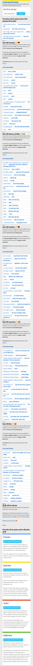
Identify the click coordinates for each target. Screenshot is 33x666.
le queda (5, 106)
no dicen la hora (7, 315)
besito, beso (6, 457)
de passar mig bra (18, 475)
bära (10, 202)
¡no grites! (6, 419)
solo (4, 93)
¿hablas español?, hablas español (12, 358)
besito (5, 401)
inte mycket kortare (21, 366)
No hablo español (8, 172)
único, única (6, 298)
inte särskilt (15, 301)
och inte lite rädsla (21, 268)
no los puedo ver (8, 385)
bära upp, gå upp (14, 217)
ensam (13, 80)
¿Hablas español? (8, 355)
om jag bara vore (21, 222)
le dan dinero (7, 191)
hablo (4, 492)
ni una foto (6, 285)
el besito (5, 460)
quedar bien (6, 495)
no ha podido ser (8, 351)
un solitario (6, 282)
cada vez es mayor (8, 186)
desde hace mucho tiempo (10, 371)
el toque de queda (8, 112)
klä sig (12, 180)
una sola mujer (7, 295)
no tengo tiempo (8, 271)
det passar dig (18, 481)
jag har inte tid (20, 271)
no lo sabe (6, 394)
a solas (5, 279)
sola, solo (6, 83)
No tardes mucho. (8, 310)
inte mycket (15, 274)
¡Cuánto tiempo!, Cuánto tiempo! (12, 466)
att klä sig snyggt (18, 183)
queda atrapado (7, 115)
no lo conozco (7, 256)
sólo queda (6, 29)
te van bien (6, 478)
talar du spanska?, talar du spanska (16, 359)
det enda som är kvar (18, 29)
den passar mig (16, 121)
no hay (5, 412)
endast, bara (19, 74)
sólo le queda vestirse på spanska (12, 570)
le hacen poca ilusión (9, 304)
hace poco (6, 313)
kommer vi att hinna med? (11, 472)
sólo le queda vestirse (9, 24)
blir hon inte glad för (23, 304)
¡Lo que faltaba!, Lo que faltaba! (12, 291)
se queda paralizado (9, 109)
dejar (4, 276)
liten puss (14, 460)
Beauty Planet (21, 515)
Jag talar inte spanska (22, 172)
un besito (6, 463)
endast (10, 99)
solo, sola (6, 80)
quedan (5, 484)
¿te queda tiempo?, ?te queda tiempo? (14, 102)
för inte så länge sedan (19, 313)
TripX (3, 44)
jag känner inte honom (21, 256)
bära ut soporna (19, 220)
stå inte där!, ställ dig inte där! (16, 405)
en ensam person (17, 282)
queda (5, 124)
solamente (6, 169)
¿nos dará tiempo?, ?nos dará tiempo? (14, 470)
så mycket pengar (18, 307)
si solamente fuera (8, 222)
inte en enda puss (20, 77)
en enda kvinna (19, 295)
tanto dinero (6, 307)
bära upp (11, 194)
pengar (11, 487)
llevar (4, 199)
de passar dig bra (17, 478)
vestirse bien (6, 183)
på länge (23, 371)
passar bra (16, 495)
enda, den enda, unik (19, 298)
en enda (13, 288)
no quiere (6, 409)
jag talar (11, 492)
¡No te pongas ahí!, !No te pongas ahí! (14, 404)
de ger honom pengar (19, 191)
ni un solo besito (8, 77)
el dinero (5, 489)
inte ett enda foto (17, 285)
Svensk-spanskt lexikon (10, 2)
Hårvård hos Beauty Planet (8, 520)
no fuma (5, 416)
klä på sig (13, 178)
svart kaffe (14, 118)
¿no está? (6, 389)
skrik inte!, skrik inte (18, 419)
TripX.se (4, 63)
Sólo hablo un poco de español (12, 36)
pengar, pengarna (16, 498)
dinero (5, 487)
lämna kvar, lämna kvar (16, 276)
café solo (6, 118)
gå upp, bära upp (14, 211)
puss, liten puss (14, 401)
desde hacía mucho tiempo (11, 374)
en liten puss (15, 463)
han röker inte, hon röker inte (20, 416)
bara (9, 90)
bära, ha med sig (14, 199)
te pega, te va (7, 481)
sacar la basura (7, 220)
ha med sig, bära (14, 208)
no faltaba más (7, 259)
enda (12, 96)
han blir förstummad (23, 109)
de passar (13, 484)
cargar (5, 214)
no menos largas (8, 366)
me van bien (6, 475)
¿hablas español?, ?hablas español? (13, 380)
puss (14, 457)
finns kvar (12, 124)
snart (16, 368)
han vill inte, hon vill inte (18, 409)
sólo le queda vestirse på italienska (13, 640)
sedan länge (25, 374)
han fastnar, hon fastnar (22, 115)
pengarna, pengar (16, 501)
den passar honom (16, 106)
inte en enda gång (19, 175)
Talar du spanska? (21, 355)
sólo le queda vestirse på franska (12, 541)
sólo (4, 71)
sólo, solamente (7, 74)
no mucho (6, 274)
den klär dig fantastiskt (22, 126)
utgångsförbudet (21, 112)
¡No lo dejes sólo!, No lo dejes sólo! (13, 32)
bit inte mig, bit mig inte (22, 398)
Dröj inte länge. (21, 310)
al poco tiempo (7, 368)
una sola (5, 288)
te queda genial (7, 126)
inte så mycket (15, 363)
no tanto (5, 363)
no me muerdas (7, 398)
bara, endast (12, 71)
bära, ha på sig (13, 205)
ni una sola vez (7, 175)
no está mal (6, 453)
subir (4, 194)
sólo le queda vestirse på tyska (12, 607)
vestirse (5, 178)
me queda (6, 121)
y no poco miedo (8, 268)
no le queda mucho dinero (10, 86)
